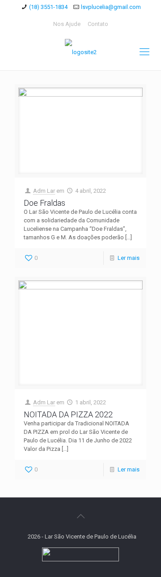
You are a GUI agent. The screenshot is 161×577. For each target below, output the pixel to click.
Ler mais (129, 258)
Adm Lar (44, 190)
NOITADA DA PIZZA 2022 (68, 414)
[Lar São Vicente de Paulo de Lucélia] (80, 52)
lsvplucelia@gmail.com (111, 7)
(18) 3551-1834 (48, 7)
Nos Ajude (66, 24)
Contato (98, 24)
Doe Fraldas (44, 203)
